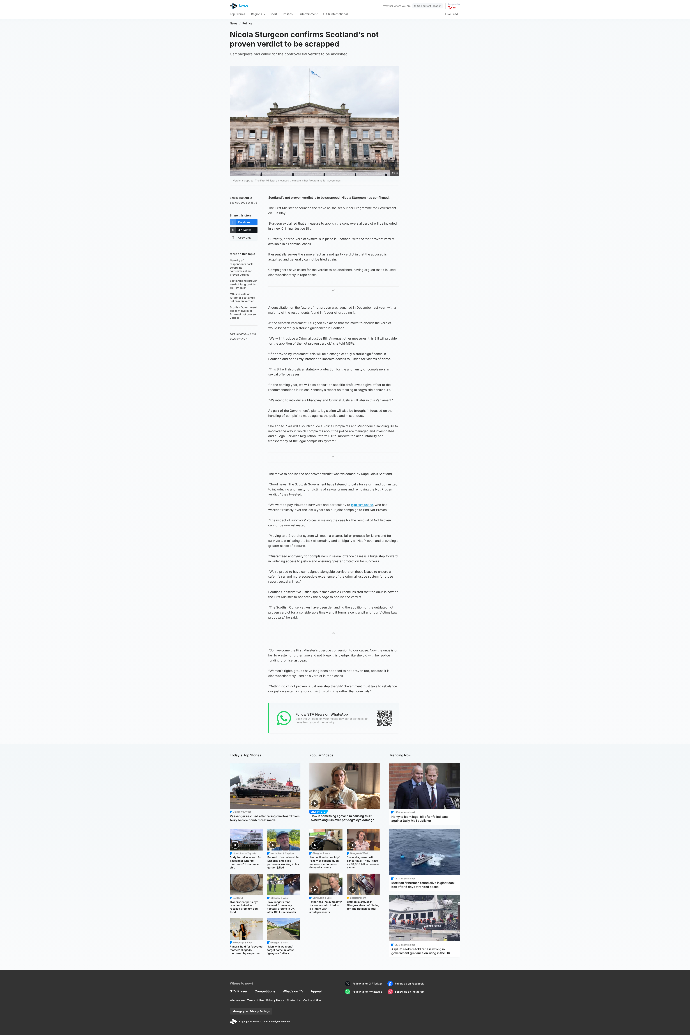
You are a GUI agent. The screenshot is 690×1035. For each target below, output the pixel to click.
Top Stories (237, 14)
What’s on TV (293, 991)
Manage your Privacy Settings (251, 1011)
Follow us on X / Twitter (367, 983)
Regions (256, 14)
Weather (388, 5)
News (234, 23)
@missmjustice (362, 505)
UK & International (335, 14)
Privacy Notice (275, 1000)
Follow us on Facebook (409, 983)
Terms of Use (255, 1000)
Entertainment (308, 14)
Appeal (316, 991)
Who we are (237, 1000)
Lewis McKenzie (241, 198)
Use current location (429, 5)
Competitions (265, 991)
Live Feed (451, 14)
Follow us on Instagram (409, 991)
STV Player (238, 991)
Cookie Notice (312, 1000)
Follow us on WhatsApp (367, 991)
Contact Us (294, 1000)
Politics (288, 14)
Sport (273, 14)
